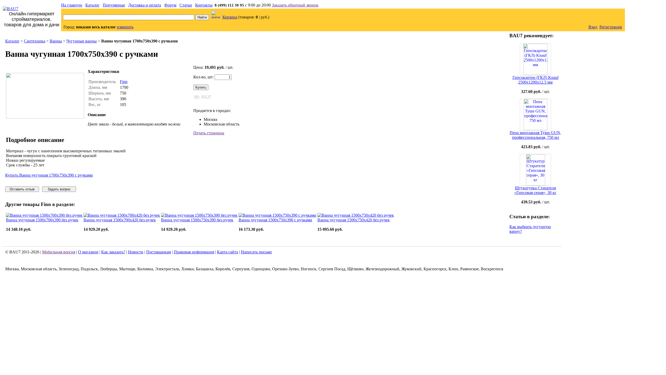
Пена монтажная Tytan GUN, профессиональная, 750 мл (535, 135)
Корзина (229, 17)
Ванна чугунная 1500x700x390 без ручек (42, 220)
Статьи (186, 5)
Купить (200, 87)
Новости (135, 252)
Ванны (56, 41)
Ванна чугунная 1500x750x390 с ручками (275, 220)
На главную (71, 5)
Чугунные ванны (81, 41)
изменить (125, 27)
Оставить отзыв (22, 189)
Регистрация (610, 27)
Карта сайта (227, 252)
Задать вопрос (59, 189)
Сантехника (34, 41)
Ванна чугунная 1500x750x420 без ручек (353, 220)
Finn (123, 81)
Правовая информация (194, 252)
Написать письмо (256, 252)
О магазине (88, 252)
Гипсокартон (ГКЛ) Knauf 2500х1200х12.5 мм (536, 79)
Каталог (92, 5)
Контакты (204, 5)
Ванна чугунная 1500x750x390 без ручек (197, 220)
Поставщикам (158, 252)
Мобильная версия (58, 252)
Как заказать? (113, 252)
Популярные (114, 5)
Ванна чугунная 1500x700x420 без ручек (120, 220)
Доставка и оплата (144, 5)
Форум (170, 5)
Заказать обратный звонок (295, 5)
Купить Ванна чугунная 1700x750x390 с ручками (49, 175)
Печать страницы (208, 133)
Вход (592, 27)
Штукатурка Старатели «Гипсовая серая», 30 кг (535, 190)
